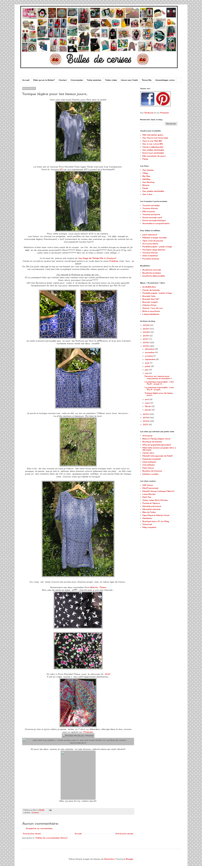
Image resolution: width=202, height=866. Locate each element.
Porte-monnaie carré (152, 217)
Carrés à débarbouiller (152, 147)
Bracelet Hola (148, 296)
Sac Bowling (148, 182)
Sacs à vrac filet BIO (152, 141)
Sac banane (147, 170)
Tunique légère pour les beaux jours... (159, 394)
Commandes (77, 80)
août (147, 363)
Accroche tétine (150, 244)
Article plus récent (32, 833)
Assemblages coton (165, 80)
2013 (146, 417)
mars (147, 403)
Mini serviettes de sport (154, 156)
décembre (150, 349)
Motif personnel (150, 488)
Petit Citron (148, 468)
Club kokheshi (149, 462)
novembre (150, 352)
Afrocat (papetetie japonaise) (156, 445)
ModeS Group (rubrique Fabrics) (158, 491)
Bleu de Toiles (149, 512)
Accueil (25, 80)
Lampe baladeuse (150, 314)
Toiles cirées (111, 80)
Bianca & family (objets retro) (156, 439)
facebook (148, 113)
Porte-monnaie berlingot (154, 220)
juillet (148, 366)
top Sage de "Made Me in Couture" (97, 258)
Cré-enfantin (148, 465)
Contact (63, 80)
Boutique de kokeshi (152, 442)
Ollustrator (109, 859)
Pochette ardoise (150, 259)
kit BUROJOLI (149, 287)
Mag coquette (149, 527)
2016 (146, 342)
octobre (149, 356)
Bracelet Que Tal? (150, 299)
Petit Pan (146, 497)
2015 (146, 346)
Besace (145, 185)
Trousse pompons (151, 214)
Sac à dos (147, 194)
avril (147, 399)
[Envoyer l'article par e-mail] (49, 810)
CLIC (107, 674)
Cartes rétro (148, 453)
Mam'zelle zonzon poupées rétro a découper (159, 449)
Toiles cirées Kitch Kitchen (155, 500)
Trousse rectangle (151, 205)
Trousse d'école (150, 208)
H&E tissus (147, 485)
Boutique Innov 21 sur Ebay (155, 521)
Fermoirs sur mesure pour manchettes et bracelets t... (159, 377)
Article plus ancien (124, 833)
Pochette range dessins (153, 250)
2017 (146, 339)
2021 (146, 329)
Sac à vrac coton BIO (152, 144)
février (148, 406)
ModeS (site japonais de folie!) (157, 456)
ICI (61, 169)
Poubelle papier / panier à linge (157, 246)
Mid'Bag (146, 179)
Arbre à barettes (150, 255)
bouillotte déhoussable (153, 276)
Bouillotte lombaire (151, 273)
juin (147, 370)
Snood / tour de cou (152, 308)
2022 (146, 325)
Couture (35, 812)
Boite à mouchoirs (151, 311)
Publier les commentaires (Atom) (51, 838)
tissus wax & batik (129, 80)
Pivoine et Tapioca (151, 503)
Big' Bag (146, 176)
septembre (150, 359)
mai (147, 373)
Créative (113, 261)
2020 (147, 332)
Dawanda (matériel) (151, 459)
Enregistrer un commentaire (39, 828)
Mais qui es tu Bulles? (44, 80)
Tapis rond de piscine (152, 241)
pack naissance (149, 234)
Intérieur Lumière (150, 474)
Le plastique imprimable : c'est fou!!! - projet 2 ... (159, 383)
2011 (146, 424)
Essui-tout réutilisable (153, 153)
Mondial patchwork (151, 506)
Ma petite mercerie (151, 509)
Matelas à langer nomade (154, 237)
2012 (146, 421)
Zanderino (147, 518)
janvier (148, 410)
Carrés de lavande (151, 290)
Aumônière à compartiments (156, 223)
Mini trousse (148, 211)
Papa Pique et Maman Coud (155, 515)
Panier (145, 159)
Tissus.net (147, 524)
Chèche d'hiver (149, 305)
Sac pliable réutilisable (153, 150)
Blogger (129, 859)
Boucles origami (150, 302)
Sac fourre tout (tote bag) (155, 138)
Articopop (147, 435)
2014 (146, 414)
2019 (146, 336)
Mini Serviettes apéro (152, 135)
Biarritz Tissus (98, 587)
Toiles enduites (94, 80)
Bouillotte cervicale (151, 270)
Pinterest (88, 732)
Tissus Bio (147, 80)
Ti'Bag (145, 173)
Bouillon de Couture (152, 471)
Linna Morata (148, 494)
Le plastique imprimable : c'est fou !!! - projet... (159, 388)
